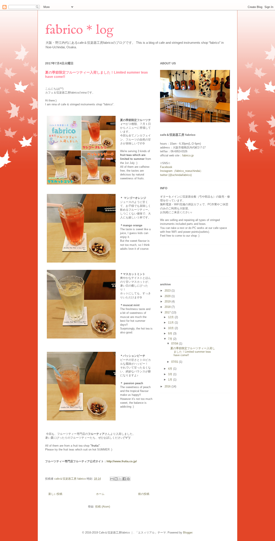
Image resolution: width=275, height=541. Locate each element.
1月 (170, 379)
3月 (170, 374)
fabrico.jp (188, 155)
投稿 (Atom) (102, 506)
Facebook (166, 167)
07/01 (175, 361)
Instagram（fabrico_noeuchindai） (181, 170)
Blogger (187, 532)
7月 (170, 338)
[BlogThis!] (116, 479)
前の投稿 (143, 494)
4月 (170, 368)
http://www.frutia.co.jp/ (122, 461)
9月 (170, 333)
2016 (168, 386)
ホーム (100, 494)
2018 (168, 306)
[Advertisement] (123, 54)
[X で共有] (120, 479)
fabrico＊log (79, 30)
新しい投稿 (55, 494)
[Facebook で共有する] (124, 479)
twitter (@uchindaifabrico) (176, 175)
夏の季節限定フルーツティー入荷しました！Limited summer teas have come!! (192, 352)
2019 (168, 301)
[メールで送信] (112, 479)
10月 (171, 328)
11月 (171, 322)
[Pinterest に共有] (128, 479)
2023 (168, 290)
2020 (168, 296)
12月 (171, 317)
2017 (168, 312)
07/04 (175, 343)
